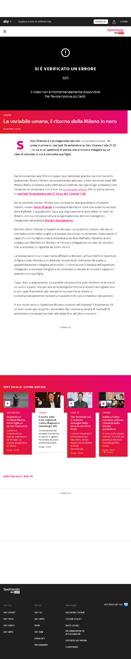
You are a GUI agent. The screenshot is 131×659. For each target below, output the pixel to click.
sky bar (38, 632)
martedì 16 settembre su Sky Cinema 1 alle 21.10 (84, 145)
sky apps (39, 619)
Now (37, 625)
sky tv (38, 612)
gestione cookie (75, 612)
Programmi (41, 645)
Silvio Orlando (43, 207)
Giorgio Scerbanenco (59, 220)
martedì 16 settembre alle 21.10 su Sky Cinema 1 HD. (51, 193)
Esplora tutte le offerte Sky (35, 21)
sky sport (9, 612)
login (124, 21)
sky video (9, 625)
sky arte (8, 632)
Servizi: (38, 605)
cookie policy (74, 619)
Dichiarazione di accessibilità (75, 632)
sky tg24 (8, 619)
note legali (72, 625)
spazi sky (39, 638)
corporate (72, 647)
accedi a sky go (113, 604)
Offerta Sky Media (76, 640)
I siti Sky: (7, 605)
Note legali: (71, 605)
